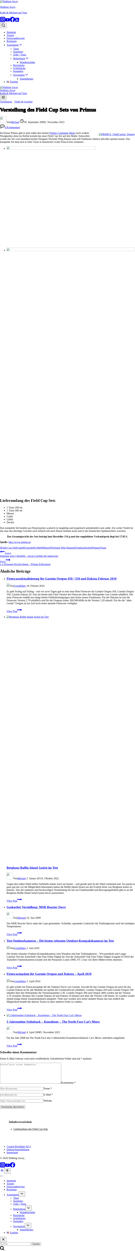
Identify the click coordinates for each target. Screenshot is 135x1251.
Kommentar (68, 1082)
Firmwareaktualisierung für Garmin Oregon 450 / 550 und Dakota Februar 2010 (62, 578)
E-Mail (48, 1094)
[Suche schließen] (3, 1239)
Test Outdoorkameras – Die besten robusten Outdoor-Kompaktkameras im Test (60, 940)
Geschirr (28, 547)
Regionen (12, 41)
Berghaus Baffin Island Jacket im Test (32, 867)
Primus (95, 547)
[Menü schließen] (1, 1175)
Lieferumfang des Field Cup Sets (31, 1129)
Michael (15, 122)
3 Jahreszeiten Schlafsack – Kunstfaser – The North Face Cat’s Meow (53, 1021)
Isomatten (18, 71)
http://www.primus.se (20, 542)
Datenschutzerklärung (18, 1149)
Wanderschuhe (27, 62)
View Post (14, 611)
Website (48, 1100)
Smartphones (26, 78)
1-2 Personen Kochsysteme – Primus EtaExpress (25, 563)
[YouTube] (7, 21)
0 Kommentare (12, 127)
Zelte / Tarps (19, 54)
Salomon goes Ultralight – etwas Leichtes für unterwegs (29, 554)
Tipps (16, 48)
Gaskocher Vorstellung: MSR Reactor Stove (36, 907)
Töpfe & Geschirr (23, 101)
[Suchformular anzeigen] (3, 25)
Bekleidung (19, 1209)
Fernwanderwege (16, 38)
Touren (10, 35)
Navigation (19, 1226)
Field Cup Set (8, 547)
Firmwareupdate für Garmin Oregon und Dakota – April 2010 (49, 974)
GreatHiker (20, 585)
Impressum (12, 1152)
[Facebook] (12, 21)
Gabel (19, 547)
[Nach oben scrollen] (2, 1171)
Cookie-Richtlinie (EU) (19, 1146)
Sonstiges (18, 51)
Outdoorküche (82, 547)
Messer (45, 547)
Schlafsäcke (19, 68)
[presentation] (71, 739)
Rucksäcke (19, 65)
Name (48, 1088)
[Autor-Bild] (3, 122)
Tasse (102, 547)
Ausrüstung (6, 101)
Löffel (37, 547)
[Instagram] (2, 21)
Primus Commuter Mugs (62, 133)
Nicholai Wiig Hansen (62, 547)
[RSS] (17, 21)
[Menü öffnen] (3, 97)
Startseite (11, 32)
